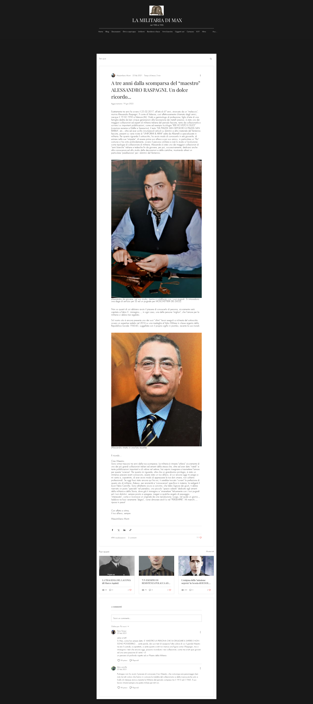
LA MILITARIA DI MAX (157, 20)
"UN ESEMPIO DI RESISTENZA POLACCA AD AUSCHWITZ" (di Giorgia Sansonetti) (155, 582)
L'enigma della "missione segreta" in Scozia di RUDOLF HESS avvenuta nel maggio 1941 (195, 582)
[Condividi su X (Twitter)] (118, 530)
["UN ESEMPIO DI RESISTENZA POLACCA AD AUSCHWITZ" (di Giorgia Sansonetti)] (156, 566)
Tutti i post (102, 58)
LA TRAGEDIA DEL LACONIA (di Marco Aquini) (116, 582)
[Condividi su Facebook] (112, 530)
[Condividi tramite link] (130, 530)
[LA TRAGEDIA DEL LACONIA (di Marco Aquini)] (116, 566)
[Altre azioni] (200, 75)
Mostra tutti (210, 551)
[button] (211, 59)
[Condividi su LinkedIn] (124, 530)
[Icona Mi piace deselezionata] (118, 660)
